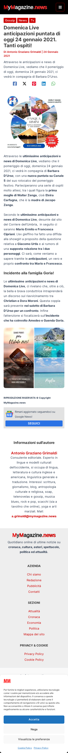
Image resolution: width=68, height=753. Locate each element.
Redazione (34, 580)
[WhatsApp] (53, 83)
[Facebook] (14, 83)
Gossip (10, 20)
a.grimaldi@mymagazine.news (34, 516)
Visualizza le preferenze (34, 739)
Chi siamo (34, 574)
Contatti (34, 591)
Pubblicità (34, 586)
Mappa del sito (34, 634)
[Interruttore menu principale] (60, 7)
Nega (34, 729)
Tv (32, 20)
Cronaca (34, 617)
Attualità (34, 611)
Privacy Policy (41, 748)
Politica (34, 628)
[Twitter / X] (24, 83)
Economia (34, 622)
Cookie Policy (25, 748)
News (23, 20)
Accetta (34, 719)
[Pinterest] (34, 83)
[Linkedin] (43, 83)
